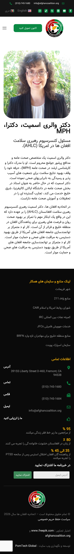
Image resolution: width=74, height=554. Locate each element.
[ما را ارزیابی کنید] (68, 419)
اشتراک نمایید (23, 475)
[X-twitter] (52, 11)
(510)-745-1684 (51, 399)
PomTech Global (25, 546)
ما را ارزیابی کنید (13, 418)
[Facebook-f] (70, 11)
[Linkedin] (58, 11)
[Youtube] (64, 11)
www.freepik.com (42, 530)
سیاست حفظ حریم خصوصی (54, 519)
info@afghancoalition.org (45, 410)
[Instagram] (39, 11)
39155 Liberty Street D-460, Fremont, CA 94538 (36, 373)
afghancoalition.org (57, 536)
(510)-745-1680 (51, 387)
